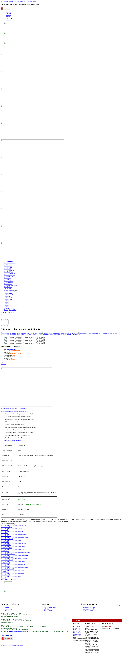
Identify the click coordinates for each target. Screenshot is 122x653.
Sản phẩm (8, 15)
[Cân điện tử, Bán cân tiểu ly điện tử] (14, 558)
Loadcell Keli (7, 296)
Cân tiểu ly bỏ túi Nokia (7, 539)
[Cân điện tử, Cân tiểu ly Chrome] (13, 534)
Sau (11, 579)
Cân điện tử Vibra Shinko (10, 285)
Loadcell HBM (8, 305)
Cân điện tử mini (5, 551)
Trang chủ (8, 12)
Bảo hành (46, 609)
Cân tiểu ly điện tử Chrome (8, 554)
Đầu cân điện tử (8, 287)
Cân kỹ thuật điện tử (9, 273)
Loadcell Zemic (8, 299)
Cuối (14, 579)
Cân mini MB (4, 530)
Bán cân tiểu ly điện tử (7, 560)
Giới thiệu (8, 13)
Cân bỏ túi (3, 578)
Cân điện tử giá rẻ (8, 276)
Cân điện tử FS (5, 542)
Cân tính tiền (7, 278)
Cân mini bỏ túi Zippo (6, 527)
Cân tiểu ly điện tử (9, 270)
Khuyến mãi (9, 18)
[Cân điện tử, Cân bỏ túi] (11, 576)
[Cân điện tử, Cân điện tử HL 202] (13, 543)
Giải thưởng (8, 609)
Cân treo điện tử (8, 267)
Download (3, 364)
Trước (5, 579)
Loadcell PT (7, 302)
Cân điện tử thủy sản (9, 275)
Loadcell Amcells (8, 294)
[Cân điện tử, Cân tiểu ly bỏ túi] (12, 573)
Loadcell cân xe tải (9, 306)
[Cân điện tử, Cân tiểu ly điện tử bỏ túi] (14, 567)
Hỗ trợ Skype (4, 325)
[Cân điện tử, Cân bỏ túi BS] (12, 531)
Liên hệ (8, 20)
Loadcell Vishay (8, 300)
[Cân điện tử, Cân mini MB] (11, 528)
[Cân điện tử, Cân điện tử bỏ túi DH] (14, 546)
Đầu (2, 579)
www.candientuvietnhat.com (15, 631)
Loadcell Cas (7, 303)
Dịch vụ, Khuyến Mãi (10, 310)
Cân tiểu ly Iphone (5, 566)
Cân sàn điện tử (8, 264)
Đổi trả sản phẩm (48, 610)
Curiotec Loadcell (9, 291)
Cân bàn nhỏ (7, 269)
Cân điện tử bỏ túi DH (6, 548)
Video (2, 362)
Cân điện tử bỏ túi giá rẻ (7, 557)
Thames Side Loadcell (10, 290)
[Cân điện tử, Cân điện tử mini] (12, 549)
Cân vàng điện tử (8, 261)
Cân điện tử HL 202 (6, 545)
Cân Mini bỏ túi (5, 572)
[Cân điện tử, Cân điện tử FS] (12, 540)
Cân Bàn (6, 279)
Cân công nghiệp (8, 282)
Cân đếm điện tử (8, 272)
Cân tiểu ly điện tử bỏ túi (7, 569)
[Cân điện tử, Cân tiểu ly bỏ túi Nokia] (14, 537)
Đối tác (7, 610)
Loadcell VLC (8, 297)
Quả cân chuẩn (8, 288)
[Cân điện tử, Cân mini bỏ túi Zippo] (14, 525)
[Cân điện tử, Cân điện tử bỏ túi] (13, 561)
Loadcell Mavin (8, 293)
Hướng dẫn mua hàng (89, 607)
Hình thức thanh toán (88, 609)
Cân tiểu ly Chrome (6, 536)
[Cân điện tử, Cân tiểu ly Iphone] (13, 564)
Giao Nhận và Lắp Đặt (50, 607)
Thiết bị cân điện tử (9, 308)
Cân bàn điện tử (8, 266)
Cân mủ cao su (8, 284)
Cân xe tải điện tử (8, 281)
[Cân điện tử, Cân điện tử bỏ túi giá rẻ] (14, 555)
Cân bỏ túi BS (4, 533)
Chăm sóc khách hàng (89, 610)
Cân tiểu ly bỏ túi (5, 575)
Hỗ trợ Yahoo (4, 319)
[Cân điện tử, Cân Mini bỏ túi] (12, 570)
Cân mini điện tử (11, 349)
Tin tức (8, 16)
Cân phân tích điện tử (9, 263)
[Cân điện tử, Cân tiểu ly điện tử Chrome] (15, 552)
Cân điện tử (13, 645)
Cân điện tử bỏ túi (5, 563)
